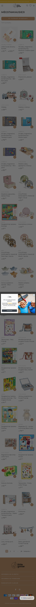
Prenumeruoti (9, 310)
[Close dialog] (34, 295)
